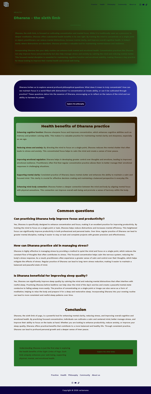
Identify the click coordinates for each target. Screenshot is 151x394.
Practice (94, 4)
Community (122, 4)
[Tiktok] (79, 383)
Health (102, 4)
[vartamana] (6, 4)
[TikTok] (146, 5)
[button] (75, 104)
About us (132, 4)
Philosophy (111, 4)
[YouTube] (143, 5)
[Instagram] (140, 5)
